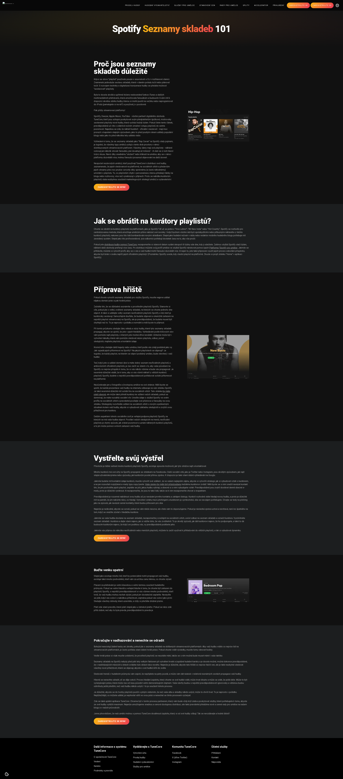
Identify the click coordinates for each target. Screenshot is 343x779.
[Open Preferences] (6, 774)
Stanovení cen (207, 5)
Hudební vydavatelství (157, 5)
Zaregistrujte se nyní (111, 187)
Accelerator (261, 5)
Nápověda (216, 762)
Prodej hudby (132, 5)
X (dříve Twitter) (179, 757)
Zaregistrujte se (298, 5)
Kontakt (215, 757)
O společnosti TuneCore (105, 757)
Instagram (177, 762)
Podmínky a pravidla (103, 770)
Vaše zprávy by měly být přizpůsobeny (163, 484)
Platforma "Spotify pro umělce (223, 247)
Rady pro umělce (229, 5)
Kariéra (97, 766)
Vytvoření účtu (139, 753)
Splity (246, 5)
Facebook (176, 753)
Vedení (97, 761)
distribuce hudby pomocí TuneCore (120, 244)
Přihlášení (278, 5)
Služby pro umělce (184, 5)
